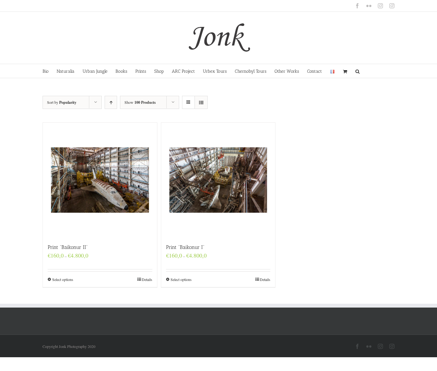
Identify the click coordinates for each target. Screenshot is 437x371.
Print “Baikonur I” (185, 247)
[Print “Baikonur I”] (218, 180)
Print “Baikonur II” (68, 247)
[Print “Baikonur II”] (100, 180)
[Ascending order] (111, 102)
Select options (62, 279)
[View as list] (201, 102)
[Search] (357, 71)
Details (147, 279)
